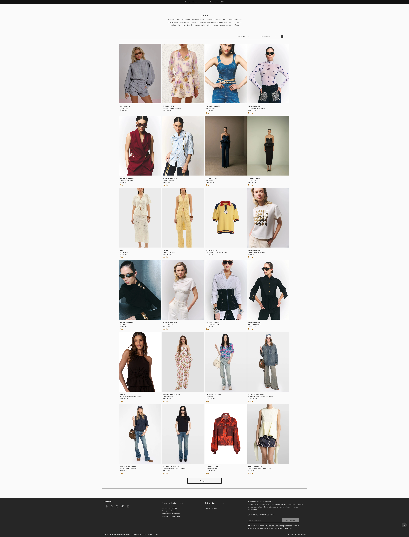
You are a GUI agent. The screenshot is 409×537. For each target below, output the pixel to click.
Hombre (263, 514)
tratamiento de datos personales (279, 526)
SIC (157, 534)
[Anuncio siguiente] (405, 2)
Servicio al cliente (169, 503)
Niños (272, 514)
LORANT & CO (211, 178)
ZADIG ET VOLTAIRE (213, 394)
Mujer (253, 514)
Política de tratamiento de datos (117, 534)
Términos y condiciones (143, 534)
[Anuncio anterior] (4, 2)
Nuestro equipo (211, 508)
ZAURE (123, 250)
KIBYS (122, 394)
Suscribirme (290, 520)
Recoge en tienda (169, 511)
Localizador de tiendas (171, 514)
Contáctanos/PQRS (169, 508)
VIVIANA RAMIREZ (213, 106)
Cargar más (204, 481)
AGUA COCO (125, 106)
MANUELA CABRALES (171, 394)
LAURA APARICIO (212, 466)
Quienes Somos (211, 503)
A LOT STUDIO (211, 250)
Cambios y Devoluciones (171, 516)
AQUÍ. (290, 528)
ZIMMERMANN (169, 106)
